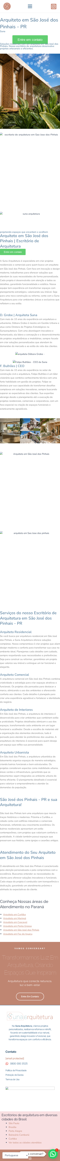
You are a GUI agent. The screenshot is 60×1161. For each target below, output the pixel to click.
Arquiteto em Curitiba (14, 914)
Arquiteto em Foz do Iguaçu (17, 933)
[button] (4, 431)
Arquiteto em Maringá (14, 918)
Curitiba (13, 1138)
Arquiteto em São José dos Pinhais (21, 929)
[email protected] (14, 1058)
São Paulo (14, 1123)
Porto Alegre (15, 1131)
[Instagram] (54, 6)
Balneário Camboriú (19, 1134)
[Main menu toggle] (30, 6)
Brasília (12, 1127)
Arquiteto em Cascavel (15, 922)
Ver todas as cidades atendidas (25, 1142)
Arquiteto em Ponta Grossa (17, 926)
